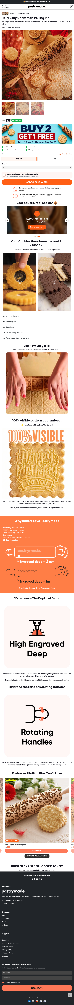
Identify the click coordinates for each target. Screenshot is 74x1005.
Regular (19, 159)
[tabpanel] (19, 282)
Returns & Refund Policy (10, 943)
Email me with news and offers (12, 982)
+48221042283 (8, 904)
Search (4, 937)
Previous (6, 279)
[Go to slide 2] (36, 236)
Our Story (5, 919)
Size (3, 154)
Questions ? (6, 940)
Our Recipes (6, 922)
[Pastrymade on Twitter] (32, 879)
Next (70, 65)
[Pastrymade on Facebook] (34, 879)
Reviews (5, 925)
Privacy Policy (7, 950)
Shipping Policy (7, 953)
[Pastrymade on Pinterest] (37, 879)
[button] (37, 175)
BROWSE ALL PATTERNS (37, 856)
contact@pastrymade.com (13, 900)
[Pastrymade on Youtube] (41, 879)
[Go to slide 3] (38, 236)
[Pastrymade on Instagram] (39, 879)
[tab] (37, 316)
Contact (5, 956)
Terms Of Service (8, 946)
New (3, 915)
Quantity (5, 164)
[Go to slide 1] (35, 236)
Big (55, 159)
